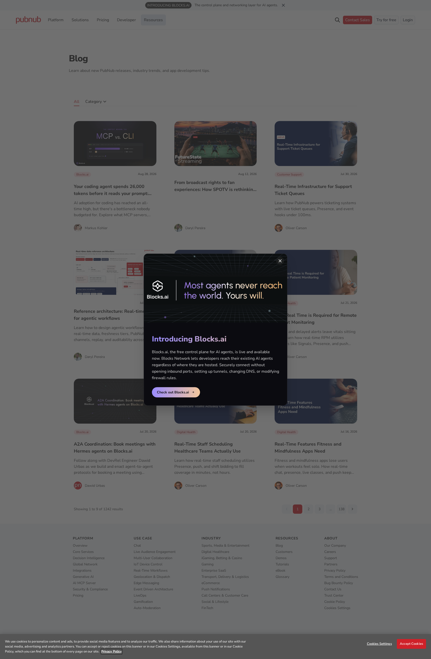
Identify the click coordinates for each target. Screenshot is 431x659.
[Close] (280, 261)
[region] (215, 646)
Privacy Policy (111, 651)
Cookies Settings (379, 644)
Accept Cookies (411, 644)
